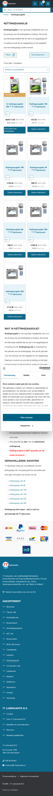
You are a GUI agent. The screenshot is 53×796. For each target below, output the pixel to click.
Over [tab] (43, 375)
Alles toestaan (26, 417)
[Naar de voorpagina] (9, 3)
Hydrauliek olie (12, 618)
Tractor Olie (11, 612)
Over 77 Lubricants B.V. (16, 719)
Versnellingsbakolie (14, 628)
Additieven (10, 682)
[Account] (35, 3)
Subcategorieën (37, 55)
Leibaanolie (11, 671)
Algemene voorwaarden (29, 776)
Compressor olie (13, 666)
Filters (8, 55)
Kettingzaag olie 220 (18, 499)
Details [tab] (27, 375)
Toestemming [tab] (9, 375)
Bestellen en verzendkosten (17, 725)
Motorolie (10, 607)
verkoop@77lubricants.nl (15, 765)
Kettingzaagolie (12, 660)
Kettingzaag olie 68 (17, 485)
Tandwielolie (11, 650)
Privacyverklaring (9, 776)
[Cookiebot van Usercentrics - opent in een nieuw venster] (39, 368)
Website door (10, 790)
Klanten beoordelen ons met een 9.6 (20, 592)
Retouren (10, 730)
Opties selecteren (38, 129)
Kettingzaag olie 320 (18, 503)
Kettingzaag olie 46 (17, 481)
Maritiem (10, 677)
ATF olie (9, 634)
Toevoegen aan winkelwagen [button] (10, 130)
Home (6, 15)
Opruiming (10, 698)
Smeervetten (11, 639)
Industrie (10, 655)
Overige (9, 693)
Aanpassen (25, 425)
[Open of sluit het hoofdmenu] (48, 3)
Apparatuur (11, 687)
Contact (9, 714)
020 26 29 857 (11, 761)
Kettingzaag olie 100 (18, 490)
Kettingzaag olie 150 (18, 494)
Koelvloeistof (11, 623)
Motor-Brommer (13, 644)
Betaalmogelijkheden (15, 735)
